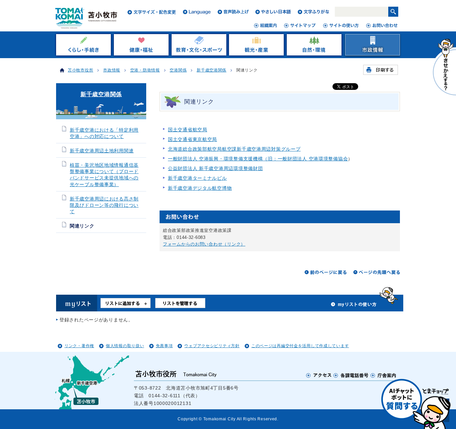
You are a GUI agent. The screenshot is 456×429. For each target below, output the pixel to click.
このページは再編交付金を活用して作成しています (300, 346)
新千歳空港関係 (211, 70)
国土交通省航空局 (187, 129)
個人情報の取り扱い (125, 346)
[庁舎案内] (384, 375)
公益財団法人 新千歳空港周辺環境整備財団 (215, 168)
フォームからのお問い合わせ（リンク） (204, 244)
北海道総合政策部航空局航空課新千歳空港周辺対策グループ (234, 149)
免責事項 (164, 346)
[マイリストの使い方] (353, 306)
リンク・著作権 (79, 346)
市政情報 (111, 70)
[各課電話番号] (351, 375)
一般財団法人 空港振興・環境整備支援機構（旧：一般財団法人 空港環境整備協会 (258, 158)
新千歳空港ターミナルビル (197, 178)
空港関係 (178, 70)
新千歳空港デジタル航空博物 (200, 188)
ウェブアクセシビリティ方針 (211, 346)
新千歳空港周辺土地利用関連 (102, 150)
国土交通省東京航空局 (192, 139)
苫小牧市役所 (80, 70)
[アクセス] (319, 375)
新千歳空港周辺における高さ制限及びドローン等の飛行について (104, 205)
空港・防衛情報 (145, 70)
